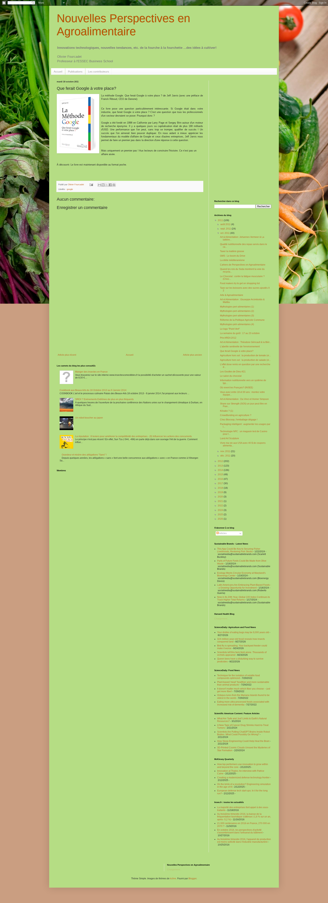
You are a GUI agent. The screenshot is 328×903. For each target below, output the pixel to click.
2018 (221, 488)
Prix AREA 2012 (228, 337)
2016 (221, 479)
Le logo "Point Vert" (230, 329)
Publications (75, 71)
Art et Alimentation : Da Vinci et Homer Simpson (244, 399)
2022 (221, 505)
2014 (221, 470)
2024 (221, 510)
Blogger (192, 878)
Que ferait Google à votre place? (236, 351)
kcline (173, 878)
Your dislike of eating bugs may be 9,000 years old (243, 632)
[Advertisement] (130, 322)
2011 (221, 220)
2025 (221, 514)
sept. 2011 (226, 228)
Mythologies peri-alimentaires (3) (237, 315)
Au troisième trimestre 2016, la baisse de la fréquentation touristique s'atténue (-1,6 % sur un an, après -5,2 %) (244, 817)
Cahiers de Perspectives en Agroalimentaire (242, 264)
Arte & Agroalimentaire (231, 295)
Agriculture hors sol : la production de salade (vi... (245, 360)
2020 (221, 496)
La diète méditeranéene (232, 260)
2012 (221, 461)
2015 (221, 474)
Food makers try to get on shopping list (240, 283)
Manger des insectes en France (91, 371)
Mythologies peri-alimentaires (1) (237, 306)
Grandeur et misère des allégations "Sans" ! (84, 454)
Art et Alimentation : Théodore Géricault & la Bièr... (245, 342)
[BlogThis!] (103, 185)
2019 (221, 492)
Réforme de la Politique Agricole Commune (242, 320)
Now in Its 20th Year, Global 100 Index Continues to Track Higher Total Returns (243, 598)
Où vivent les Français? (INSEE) (236, 387)
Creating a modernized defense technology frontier (243, 777)
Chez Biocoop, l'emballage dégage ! (238, 419)
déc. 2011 (225, 455)
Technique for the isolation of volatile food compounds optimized (238, 676)
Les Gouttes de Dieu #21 (233, 371)
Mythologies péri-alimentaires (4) (237, 324)
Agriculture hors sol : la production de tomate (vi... (245, 355)
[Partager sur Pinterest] (114, 185)
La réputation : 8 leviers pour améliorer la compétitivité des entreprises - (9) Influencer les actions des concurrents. (133, 436)
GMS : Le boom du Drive (232, 256)
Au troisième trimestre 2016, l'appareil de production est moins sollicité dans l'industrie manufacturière (244, 840)
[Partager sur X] (107, 185)
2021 (221, 501)
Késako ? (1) (226, 411)
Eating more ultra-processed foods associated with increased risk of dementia (243, 703)
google (70, 189)
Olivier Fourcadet (76, 184)
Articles (223, 533)
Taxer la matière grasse (232, 251)
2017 (221, 483)
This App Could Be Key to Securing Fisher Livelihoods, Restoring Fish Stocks (238, 550)
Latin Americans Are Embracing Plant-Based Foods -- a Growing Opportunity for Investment (244, 586)
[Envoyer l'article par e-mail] (91, 184)
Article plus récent (67, 355)
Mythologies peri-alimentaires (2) (237, 311)
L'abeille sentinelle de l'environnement (240, 346)
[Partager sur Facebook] (110, 185)
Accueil (58, 71)
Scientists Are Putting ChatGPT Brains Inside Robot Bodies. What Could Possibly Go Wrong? (243, 733)
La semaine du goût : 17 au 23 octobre (240, 333)
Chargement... (221, 618)
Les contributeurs (98, 71)
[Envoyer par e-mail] (99, 185)
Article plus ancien (192, 355)
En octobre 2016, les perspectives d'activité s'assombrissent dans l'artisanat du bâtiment (240, 831)
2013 (221, 465)
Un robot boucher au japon (89, 417)
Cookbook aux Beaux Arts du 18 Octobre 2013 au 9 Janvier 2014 (93, 390)
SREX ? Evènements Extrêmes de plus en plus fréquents (104, 399)
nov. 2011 (225, 451)
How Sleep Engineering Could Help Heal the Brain (243, 741)
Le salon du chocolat (230, 376)
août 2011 (225, 224)
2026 (221, 519)
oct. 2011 (225, 233)
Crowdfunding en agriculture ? (235, 415)
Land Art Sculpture (229, 438)
